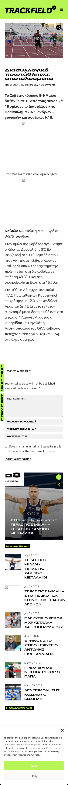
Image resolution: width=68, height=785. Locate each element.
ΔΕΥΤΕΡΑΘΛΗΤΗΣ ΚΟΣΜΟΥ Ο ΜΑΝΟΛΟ (42, 694)
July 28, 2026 (31, 555)
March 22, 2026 (33, 663)
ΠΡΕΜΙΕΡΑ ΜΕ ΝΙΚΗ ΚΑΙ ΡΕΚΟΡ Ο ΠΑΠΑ (42, 672)
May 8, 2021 (12, 85)
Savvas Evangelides (46, 520)
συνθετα (22, 236)
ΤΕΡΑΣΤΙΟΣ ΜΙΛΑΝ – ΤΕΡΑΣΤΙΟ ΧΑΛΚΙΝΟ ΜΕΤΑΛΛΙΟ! (30, 528)
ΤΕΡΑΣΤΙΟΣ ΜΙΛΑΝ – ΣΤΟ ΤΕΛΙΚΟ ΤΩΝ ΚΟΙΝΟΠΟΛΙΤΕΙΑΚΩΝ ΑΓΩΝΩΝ (44, 597)
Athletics (15, 520)
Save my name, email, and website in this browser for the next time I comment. (35, 448)
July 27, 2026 (31, 586)
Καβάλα (12, 230)
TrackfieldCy (31, 85)
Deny (34, 776)
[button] (62, 730)
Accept (34, 765)
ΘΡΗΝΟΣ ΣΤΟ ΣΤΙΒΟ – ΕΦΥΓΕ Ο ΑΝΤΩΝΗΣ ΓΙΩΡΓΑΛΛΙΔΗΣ (41, 647)
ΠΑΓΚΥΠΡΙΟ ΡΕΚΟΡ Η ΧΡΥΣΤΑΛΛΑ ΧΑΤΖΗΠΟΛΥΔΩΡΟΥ (43, 622)
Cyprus (24, 520)
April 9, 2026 (31, 636)
